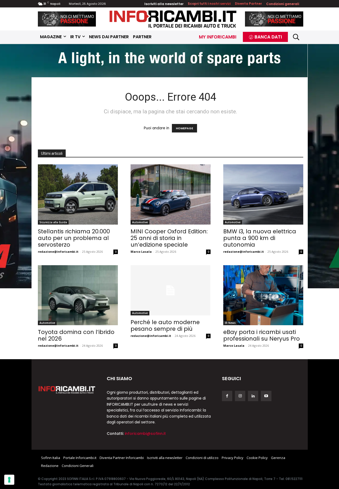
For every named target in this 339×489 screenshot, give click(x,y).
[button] (296, 37)
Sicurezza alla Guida (53, 222)
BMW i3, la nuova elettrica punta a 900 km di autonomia (259, 238)
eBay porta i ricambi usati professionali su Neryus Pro (261, 335)
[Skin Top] (169, 61)
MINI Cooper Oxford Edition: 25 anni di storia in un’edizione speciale (169, 238)
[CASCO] (67, 19)
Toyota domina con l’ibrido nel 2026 (76, 335)
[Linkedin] (253, 396)
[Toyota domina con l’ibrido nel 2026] (78, 295)
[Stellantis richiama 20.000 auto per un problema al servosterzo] (78, 194)
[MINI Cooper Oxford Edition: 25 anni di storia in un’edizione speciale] (171, 194)
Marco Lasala (141, 252)
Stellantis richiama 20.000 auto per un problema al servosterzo (74, 238)
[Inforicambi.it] (173, 19)
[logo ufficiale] (67, 389)
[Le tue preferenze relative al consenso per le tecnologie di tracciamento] (9, 480)
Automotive (140, 222)
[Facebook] (227, 396)
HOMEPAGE (184, 128)
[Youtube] (266, 396)
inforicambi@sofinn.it (145, 433)
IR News (230, 323)
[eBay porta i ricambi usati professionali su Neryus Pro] (263, 295)
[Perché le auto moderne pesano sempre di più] (171, 290)
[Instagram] (240, 396)
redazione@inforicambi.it (58, 252)
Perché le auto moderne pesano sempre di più (165, 325)
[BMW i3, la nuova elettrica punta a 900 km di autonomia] (263, 194)
